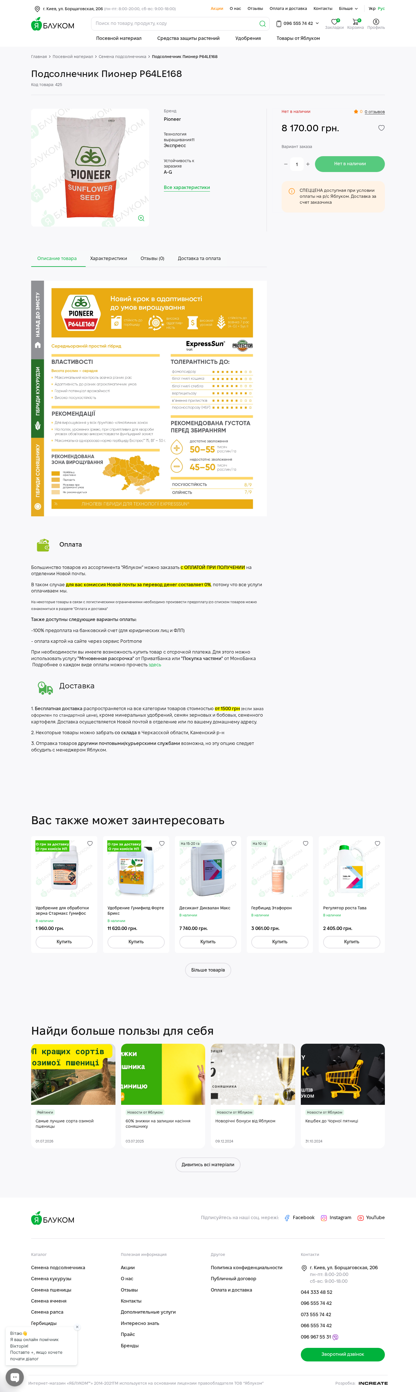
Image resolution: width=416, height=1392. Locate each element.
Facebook (304, 1218)
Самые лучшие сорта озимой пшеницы (65, 1124)
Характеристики (108, 259)
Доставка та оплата (199, 259)
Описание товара (57, 259)
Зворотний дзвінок (342, 1354)
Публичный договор (233, 1279)
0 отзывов (375, 112)
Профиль (376, 28)
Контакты (323, 9)
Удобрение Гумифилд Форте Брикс (136, 911)
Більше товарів (208, 970)
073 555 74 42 (316, 1315)
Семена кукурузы (51, 1279)
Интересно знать (140, 1324)
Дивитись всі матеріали (208, 1165)
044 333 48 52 (316, 1292)
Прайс (128, 1335)
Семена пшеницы (51, 1290)
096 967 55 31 (316, 1337)
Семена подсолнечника (58, 1268)
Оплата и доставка (288, 9)
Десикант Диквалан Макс (204, 908)
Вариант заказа (297, 147)
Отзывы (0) (152, 259)
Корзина (355, 24)
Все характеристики (187, 188)
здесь (155, 665)
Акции (217, 9)
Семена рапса (47, 1312)
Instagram (341, 1218)
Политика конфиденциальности (246, 1268)
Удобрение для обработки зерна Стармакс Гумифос (62, 911)
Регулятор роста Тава (344, 908)
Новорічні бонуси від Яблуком (245, 1121)
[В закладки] (381, 127)
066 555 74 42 (316, 1326)
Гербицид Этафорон (271, 908)
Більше (346, 9)
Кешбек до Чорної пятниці (331, 1121)
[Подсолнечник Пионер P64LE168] (90, 168)
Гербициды (44, 1324)
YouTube (375, 1218)
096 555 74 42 (297, 24)
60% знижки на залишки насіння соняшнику (158, 1124)
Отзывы (255, 9)
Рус (381, 9)
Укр (372, 9)
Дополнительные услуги (148, 1312)
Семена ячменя (49, 1301)
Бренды (130, 1346)
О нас (235, 9)
